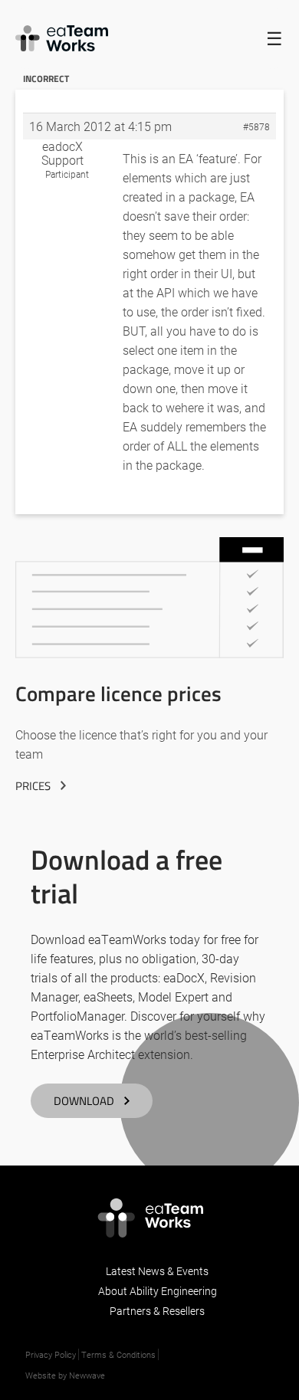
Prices (33, 786)
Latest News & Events (157, 1271)
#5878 (256, 126)
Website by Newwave (65, 1375)
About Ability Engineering (157, 1291)
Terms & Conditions (118, 1354)
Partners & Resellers (157, 1310)
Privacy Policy (50, 1354)
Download (84, 1101)
